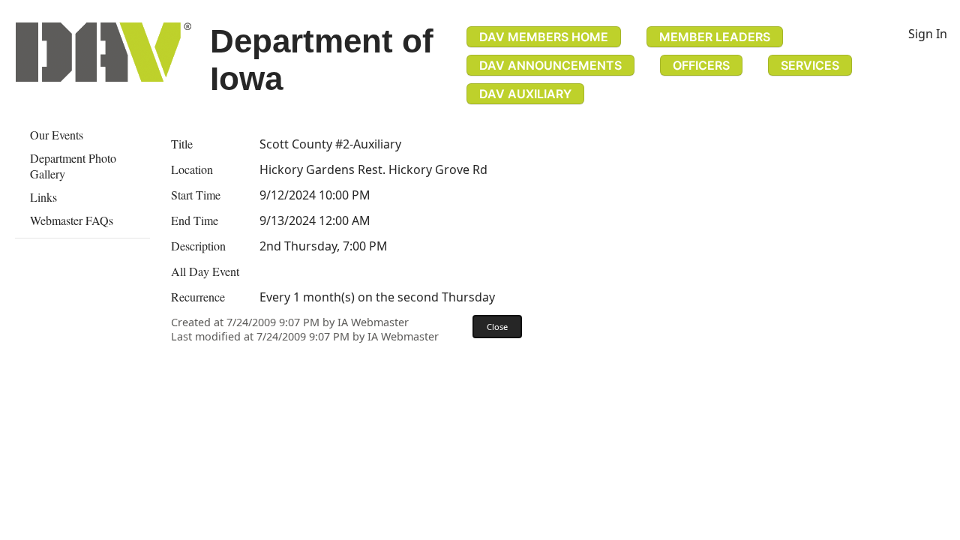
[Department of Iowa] (103, 52)
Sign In (927, 34)
